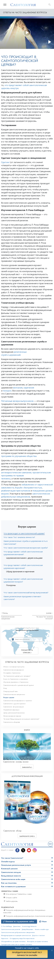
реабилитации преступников (15, 490)
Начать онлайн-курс (42, 929)
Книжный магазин (9, 868)
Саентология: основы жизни (15, 761)
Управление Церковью (11, 710)
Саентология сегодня (11, 872)
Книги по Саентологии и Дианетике (15, 679)
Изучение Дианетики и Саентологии (15, 682)
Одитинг (5, 162)
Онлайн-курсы (8, 861)
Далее (49, 613)
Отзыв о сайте (11, 897)
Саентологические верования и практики (17, 700)
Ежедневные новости (11, 876)
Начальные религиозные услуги (16, 865)
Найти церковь (12, 901)
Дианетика (16, 926)
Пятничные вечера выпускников (17, 401)
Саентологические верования (13, 670)
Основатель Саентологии (11, 673)
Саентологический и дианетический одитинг (18, 685)
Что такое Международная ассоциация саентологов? (21, 719)
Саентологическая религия (10, 929)
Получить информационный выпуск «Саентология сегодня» (29, 916)
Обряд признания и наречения (20, 571)
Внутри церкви (8, 697)
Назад (5, 613)
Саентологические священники (7, 618)
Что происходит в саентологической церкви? (24, 533)
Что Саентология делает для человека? (17, 676)
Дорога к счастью (38, 935)
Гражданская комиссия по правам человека (16, 944)
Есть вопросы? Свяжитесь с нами (19, 894)
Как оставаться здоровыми (13, 886)
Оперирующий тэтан (10, 691)
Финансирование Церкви (12, 716)
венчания (17, 387)
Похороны (11, 585)
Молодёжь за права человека (37, 941)
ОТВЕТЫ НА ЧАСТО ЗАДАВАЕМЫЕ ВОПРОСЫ (27, 662)
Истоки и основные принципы (13, 667)
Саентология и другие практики (14, 703)
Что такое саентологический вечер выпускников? (26, 592)
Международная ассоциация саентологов (16, 935)
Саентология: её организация (13, 707)
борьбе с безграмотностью (28, 487)
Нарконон (4, 938)
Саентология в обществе (11, 722)
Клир (5, 688)
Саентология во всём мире (13, 879)
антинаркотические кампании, (16, 472)
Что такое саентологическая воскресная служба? (26, 547)
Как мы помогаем (9, 883)
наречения (28, 387)
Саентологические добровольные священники (18, 932)
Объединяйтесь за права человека (13, 941)
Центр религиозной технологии (14, 713)
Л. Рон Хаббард (6, 926)
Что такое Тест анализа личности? (19, 537)
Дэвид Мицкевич (27, 929)
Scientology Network (29, 926)
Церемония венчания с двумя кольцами (24, 558)
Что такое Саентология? (12, 858)
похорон (7, 390)
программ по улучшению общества (18, 456)
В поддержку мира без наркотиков (22, 938)
